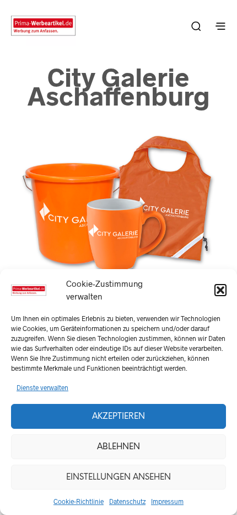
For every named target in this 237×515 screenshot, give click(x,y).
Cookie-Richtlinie (78, 501)
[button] (220, 290)
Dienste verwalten (42, 387)
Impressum (167, 501)
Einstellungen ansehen (118, 477)
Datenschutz (127, 501)
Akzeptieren (118, 416)
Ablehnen (118, 447)
